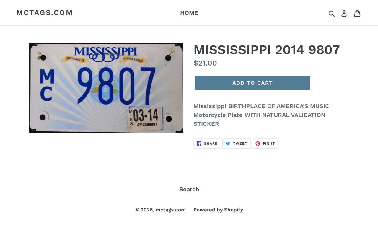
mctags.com (44, 12)
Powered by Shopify (218, 210)
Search (189, 189)
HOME (189, 12)
